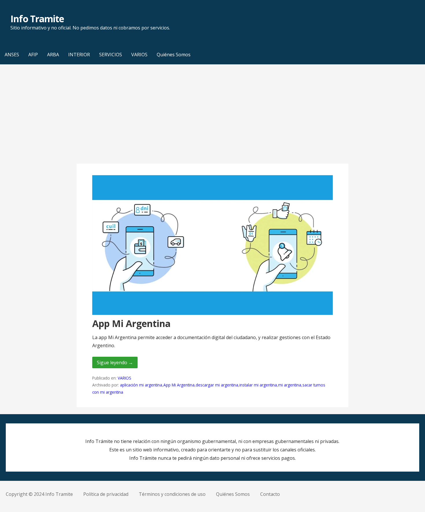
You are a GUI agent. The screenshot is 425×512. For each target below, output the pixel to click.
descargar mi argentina (217, 385)
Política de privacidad (105, 494)
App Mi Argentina (131, 323)
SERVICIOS (110, 54)
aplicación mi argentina (141, 385)
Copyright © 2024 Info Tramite (39, 494)
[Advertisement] (212, 114)
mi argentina (289, 385)
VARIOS (139, 54)
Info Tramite (37, 18)
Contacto (270, 494)
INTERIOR (79, 54)
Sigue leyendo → (115, 362)
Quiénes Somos (174, 54)
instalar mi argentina (258, 385)
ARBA (53, 54)
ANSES (12, 54)
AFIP (33, 54)
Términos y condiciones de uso (172, 494)
